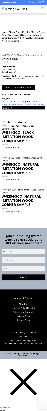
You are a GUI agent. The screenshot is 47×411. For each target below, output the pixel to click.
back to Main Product (18, 87)
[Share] (4, 407)
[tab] (23, 107)
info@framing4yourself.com (25, 332)
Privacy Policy (23, 316)
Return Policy (23, 320)
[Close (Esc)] (1, 407)
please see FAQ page (33, 343)
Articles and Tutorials (23, 312)
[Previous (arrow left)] (1, 410)
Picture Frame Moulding (19, 32)
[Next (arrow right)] (4, 410)
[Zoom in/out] (9, 407)
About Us (23, 304)
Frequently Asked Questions (23, 308)
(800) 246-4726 (25, 336)
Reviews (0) (7, 108)
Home (4, 32)
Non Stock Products (34, 104)
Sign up (23, 277)
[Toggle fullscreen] (6, 407)
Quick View (23, 153)
